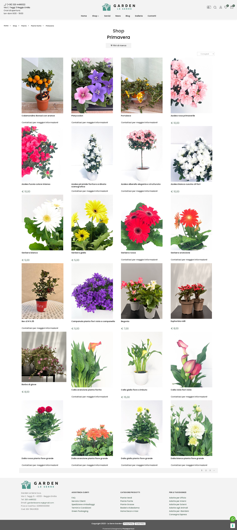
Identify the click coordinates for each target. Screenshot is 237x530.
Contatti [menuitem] (152, 16)
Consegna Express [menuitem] (178, 514)
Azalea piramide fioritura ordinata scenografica (88, 185)
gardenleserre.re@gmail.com (40, 502)
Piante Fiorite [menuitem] (126, 501)
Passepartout (128, 529)
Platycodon (77, 116)
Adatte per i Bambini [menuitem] (179, 511)
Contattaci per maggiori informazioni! (40, 122)
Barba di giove (29, 384)
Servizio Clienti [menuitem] (79, 501)
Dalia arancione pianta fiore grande (89, 458)
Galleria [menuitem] (139, 16)
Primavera (50, 26)
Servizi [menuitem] (107, 16)
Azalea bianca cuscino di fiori (185, 184)
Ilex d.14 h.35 (28, 321)
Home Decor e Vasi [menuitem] (129, 511)
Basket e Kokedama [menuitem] (129, 507)
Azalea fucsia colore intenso (36, 184)
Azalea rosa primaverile (183, 116)
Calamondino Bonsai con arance (38, 116)
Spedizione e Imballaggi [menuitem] (83, 504)
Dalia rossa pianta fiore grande (37, 458)
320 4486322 (30, 499)
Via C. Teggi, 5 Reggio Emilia (17, 7)
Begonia (125, 321)
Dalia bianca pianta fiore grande (187, 458)
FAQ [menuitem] (73, 497)
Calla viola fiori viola (181, 390)
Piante (24, 26)
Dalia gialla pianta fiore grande (137, 458)
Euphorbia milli (178, 321)
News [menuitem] (118, 16)
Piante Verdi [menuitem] (126, 497)
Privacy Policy (128, 524)
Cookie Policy (140, 524)
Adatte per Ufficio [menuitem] (177, 497)
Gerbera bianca (30, 253)
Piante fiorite (36, 26)
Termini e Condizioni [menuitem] (81, 507)
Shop (94, 16)
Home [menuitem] (84, 16)
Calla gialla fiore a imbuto (134, 390)
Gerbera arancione (180, 253)
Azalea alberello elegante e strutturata (140, 184)
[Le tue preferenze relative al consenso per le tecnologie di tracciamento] (232, 525)
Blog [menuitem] (128, 16)
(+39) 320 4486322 (16, 4)
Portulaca (126, 116)
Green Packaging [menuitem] (80, 511)
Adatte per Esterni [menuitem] (178, 504)
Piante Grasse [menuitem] (127, 504)
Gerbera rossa (128, 253)
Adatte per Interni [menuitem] (177, 501)
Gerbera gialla (78, 253)
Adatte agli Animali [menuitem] (178, 507)
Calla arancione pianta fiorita (86, 390)
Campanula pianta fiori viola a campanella (93, 321)
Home (6, 26)
